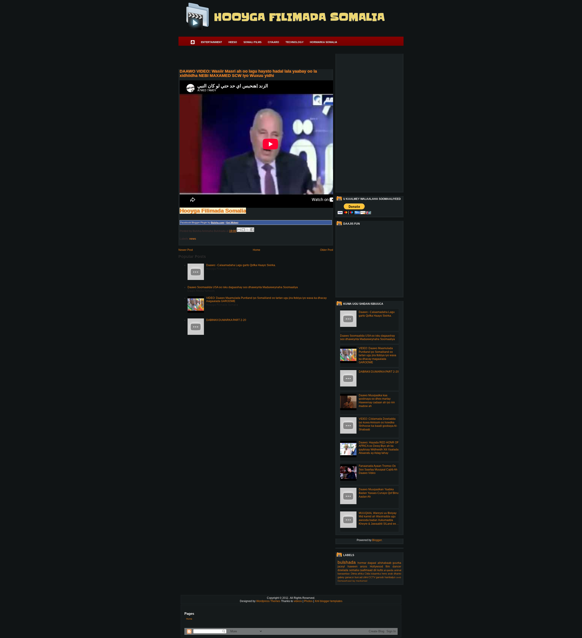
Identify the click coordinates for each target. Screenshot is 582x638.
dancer (397, 566)
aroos (363, 566)
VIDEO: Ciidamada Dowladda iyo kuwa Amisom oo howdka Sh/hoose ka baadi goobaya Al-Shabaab (378, 424)
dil (375, 570)
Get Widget (232, 222)
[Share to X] (247, 229)
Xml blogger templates (328, 601)
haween (353, 566)
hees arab (387, 573)
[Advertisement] (261, 58)
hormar (362, 562)
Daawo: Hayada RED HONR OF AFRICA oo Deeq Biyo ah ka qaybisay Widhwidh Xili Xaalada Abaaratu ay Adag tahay (379, 448)
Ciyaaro (273, 42)
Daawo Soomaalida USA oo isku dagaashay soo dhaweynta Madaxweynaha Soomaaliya (243, 287)
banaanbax (344, 573)
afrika (361, 573)
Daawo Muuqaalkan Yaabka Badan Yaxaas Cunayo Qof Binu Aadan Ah (379, 493)
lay (353, 581)
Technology (295, 42)
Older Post (326, 250)
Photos (308, 601)
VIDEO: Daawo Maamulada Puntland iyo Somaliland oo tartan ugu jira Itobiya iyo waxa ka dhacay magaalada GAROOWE (377, 355)
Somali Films (252, 42)
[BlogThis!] (243, 229)
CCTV (372, 577)
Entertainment (211, 42)
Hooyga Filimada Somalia (299, 17)
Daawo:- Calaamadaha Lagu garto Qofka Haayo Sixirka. (241, 265)
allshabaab (384, 562)
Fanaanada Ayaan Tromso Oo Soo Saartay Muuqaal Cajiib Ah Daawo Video (378, 469)
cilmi (365, 577)
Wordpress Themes (268, 601)
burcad (358, 577)
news (192, 238)
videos (298, 601)
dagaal (372, 562)
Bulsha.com (217, 222)
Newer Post (185, 250)
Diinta (354, 573)
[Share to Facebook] (252, 229)
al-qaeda (388, 570)
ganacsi (349, 577)
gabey (341, 577)
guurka (397, 562)
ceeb (398, 577)
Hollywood (376, 566)
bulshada (347, 562)
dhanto (397, 573)
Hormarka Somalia (323, 42)
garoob (380, 577)
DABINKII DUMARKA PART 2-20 (226, 320)
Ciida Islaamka (373, 573)
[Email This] (239, 229)
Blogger (377, 540)
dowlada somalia (348, 570)
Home (256, 250)
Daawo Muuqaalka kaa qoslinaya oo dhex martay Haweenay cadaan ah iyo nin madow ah (377, 401)
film (388, 566)
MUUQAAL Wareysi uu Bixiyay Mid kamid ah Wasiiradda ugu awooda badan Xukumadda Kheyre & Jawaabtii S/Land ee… (379, 518)
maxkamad (361, 581)
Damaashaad (345, 581)
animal (397, 570)
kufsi (380, 570)
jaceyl (341, 566)
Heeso (232, 42)
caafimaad (366, 570)
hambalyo (390, 577)
